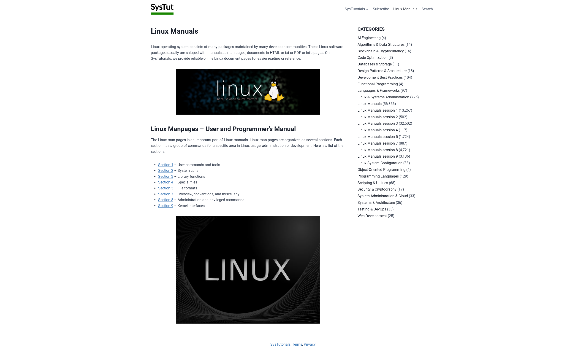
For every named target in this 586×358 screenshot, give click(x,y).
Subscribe (381, 9)
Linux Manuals (405, 9)
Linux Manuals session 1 (378, 110)
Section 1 (165, 165)
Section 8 (165, 200)
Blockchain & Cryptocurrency (381, 51)
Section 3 (165, 176)
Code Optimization (373, 57)
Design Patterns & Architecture (382, 71)
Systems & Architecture (376, 202)
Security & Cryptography (377, 189)
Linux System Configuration (380, 163)
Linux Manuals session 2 (378, 117)
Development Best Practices (380, 77)
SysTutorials (280, 344)
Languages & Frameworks (379, 90)
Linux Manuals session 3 (378, 123)
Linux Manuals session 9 (378, 156)
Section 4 (165, 182)
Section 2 (165, 170)
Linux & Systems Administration (383, 97)
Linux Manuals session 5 (378, 137)
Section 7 (165, 194)
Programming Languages (378, 176)
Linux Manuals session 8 (378, 150)
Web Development (372, 216)
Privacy (310, 344)
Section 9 (165, 206)
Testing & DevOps (372, 209)
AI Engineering (369, 38)
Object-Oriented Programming (381, 169)
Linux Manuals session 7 (378, 143)
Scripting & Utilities (373, 183)
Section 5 (165, 188)
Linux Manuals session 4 (378, 130)
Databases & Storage (375, 64)
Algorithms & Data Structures (381, 44)
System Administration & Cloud (383, 196)
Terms (297, 344)
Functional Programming (378, 84)
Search (427, 9)
